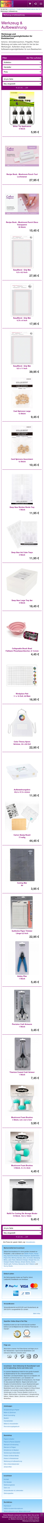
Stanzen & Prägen (10, 1447)
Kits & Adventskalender (11, 1464)
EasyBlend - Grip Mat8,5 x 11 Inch (22, 367)
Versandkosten (30, 1242)
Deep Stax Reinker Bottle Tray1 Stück (22, 508)
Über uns (7, 1488)
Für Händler (8, 1482)
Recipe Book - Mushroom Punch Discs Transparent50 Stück (22, 224)
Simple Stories (25, 1262)
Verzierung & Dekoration (12, 1453)
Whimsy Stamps (16, 1258)
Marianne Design (22, 1260)
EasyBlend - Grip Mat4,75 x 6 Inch (22, 319)
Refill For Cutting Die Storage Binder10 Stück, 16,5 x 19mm (22, 1214)
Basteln (6, 1418)
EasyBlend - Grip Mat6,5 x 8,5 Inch (22, 271)
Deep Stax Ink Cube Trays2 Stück (22, 553)
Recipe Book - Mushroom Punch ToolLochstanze (22, 175)
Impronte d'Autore (13, 1256)
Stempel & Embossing (11, 1444)
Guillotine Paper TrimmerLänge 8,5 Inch (22, 932)
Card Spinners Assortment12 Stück (22, 460)
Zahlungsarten (8, 1493)
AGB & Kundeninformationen (13, 1508)
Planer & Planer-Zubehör (12, 1442)
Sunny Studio (8, 1266)
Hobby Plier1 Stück (22, 977)
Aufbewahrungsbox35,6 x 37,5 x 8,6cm (22, 790)
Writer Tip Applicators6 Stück (22, 127)
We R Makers (30, 1264)
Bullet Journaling (9, 1415)
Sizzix (33, 1262)
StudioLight (7, 1264)
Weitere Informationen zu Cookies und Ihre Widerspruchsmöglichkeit (25, 1520)
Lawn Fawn (12, 1260)
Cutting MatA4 (22, 884)
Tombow (15, 1264)
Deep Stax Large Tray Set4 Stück (22, 601)
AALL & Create (28, 1258)
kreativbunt (11, 9)
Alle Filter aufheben (33, 58)
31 (27, 87)
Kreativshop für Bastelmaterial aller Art (28, 9)
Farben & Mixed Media (11, 1455)
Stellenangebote (9, 1485)
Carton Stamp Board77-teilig (22, 836)
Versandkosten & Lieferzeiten (13, 1490)
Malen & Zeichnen (10, 1412)
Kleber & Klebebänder (11, 1458)
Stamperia (21, 1264)
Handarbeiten (8, 1421)
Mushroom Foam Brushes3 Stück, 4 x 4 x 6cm (22, 1166)
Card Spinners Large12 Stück (22, 412)
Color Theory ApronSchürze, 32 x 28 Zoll (22, 742)
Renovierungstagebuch (11, 1426)
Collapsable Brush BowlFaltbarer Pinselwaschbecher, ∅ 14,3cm (22, 649)
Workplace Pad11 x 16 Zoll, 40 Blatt (22, 694)
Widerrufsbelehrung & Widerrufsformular (17, 1511)
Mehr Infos (36, 1313)
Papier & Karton (9, 1439)
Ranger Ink (32, 1260)
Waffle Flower (28, 1253)
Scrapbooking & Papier (11, 1410)
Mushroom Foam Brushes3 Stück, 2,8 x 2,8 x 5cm (22, 1118)
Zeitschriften (8, 1467)
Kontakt (6, 1479)
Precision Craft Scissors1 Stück (22, 1025)
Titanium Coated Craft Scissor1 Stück (22, 1073)
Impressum (7, 1506)
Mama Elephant (25, 1256)
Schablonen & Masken (11, 1450)
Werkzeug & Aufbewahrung (13, 1461)
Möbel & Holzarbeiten (11, 1424)
